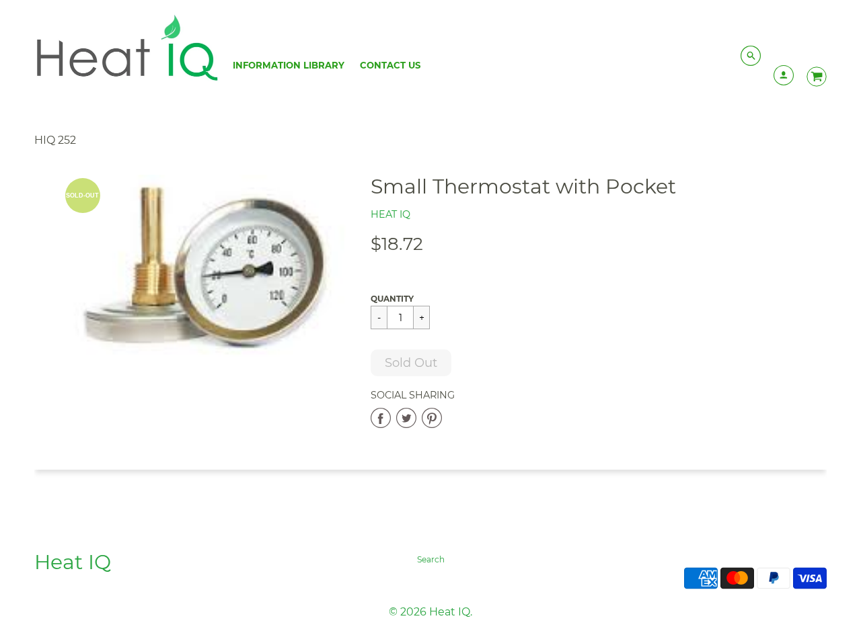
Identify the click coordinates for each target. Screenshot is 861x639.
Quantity (392, 299)
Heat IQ (390, 214)
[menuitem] (288, 65)
